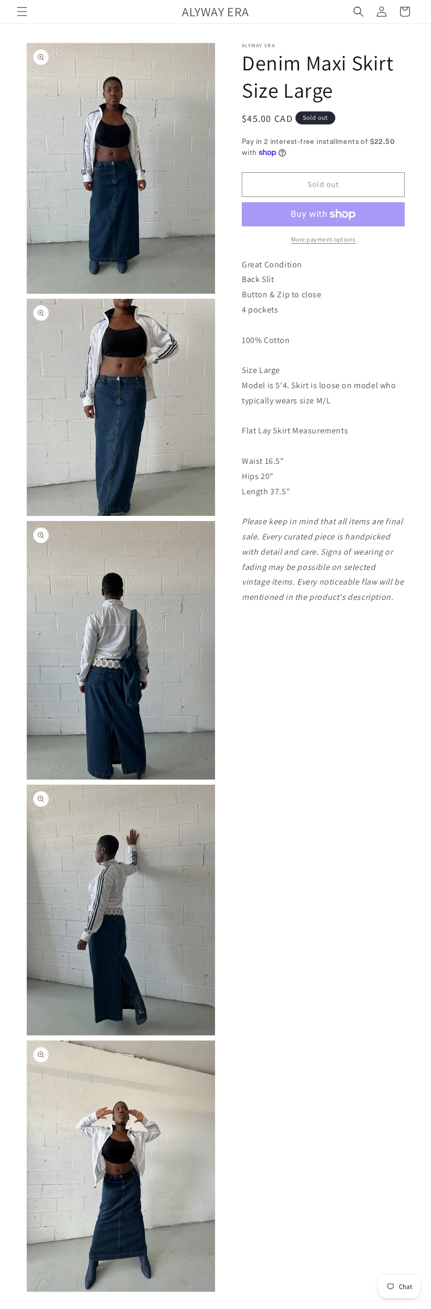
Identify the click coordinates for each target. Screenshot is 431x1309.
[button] (22, 11)
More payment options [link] (323, 239)
